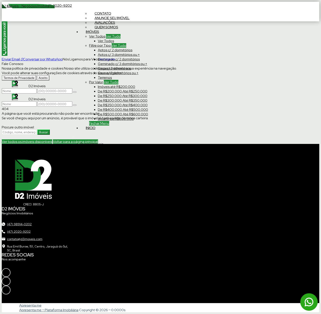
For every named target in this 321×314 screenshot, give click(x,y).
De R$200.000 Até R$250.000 (122, 91)
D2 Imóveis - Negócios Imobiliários (28, 6)
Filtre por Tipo (100, 45)
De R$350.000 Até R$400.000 (123, 105)
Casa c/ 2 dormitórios (114, 68)
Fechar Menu (99, 123)
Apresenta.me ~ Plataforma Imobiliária (48, 310)
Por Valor (96, 82)
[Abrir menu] (73, 136)
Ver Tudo (113, 36)
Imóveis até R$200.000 (116, 86)
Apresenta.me (30, 305)
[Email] (22, 290)
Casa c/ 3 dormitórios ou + (118, 73)
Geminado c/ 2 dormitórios (119, 59)
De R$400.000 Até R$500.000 (123, 109)
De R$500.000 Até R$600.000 (123, 114)
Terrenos (105, 77)
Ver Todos (97, 36)
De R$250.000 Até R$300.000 (122, 96)
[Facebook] (22, 281)
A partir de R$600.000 (116, 118)
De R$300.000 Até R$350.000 (122, 100)
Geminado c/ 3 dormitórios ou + (122, 63)
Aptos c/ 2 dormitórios (115, 50)
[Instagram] (22, 272)
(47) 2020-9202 (58, 5)
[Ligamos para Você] (4, 54)
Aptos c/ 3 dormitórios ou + (119, 54)
